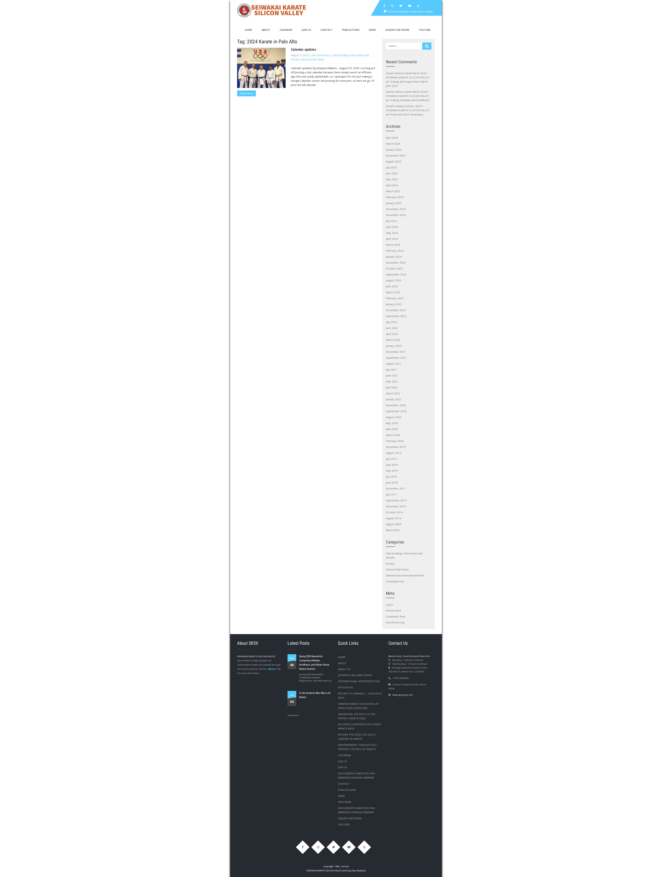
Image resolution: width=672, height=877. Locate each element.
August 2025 (393, 161)
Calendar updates (303, 49)
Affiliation (345, 687)
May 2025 (392, 179)
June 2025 (392, 173)
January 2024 (394, 256)
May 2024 (392, 233)
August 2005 (393, 524)
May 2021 (392, 381)
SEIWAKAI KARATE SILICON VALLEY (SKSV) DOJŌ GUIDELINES (358, 706)
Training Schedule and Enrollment (409, 100)
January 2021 (394, 399)
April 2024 (392, 238)
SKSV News (344, 802)
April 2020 (392, 429)
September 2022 (396, 316)
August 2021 (393, 363)
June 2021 (392, 375)
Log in (389, 604)
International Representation (359, 681)
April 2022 (392, 334)
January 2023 (394, 304)
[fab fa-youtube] (409, 5)
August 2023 (393, 280)
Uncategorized (395, 581)
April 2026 (392, 137)
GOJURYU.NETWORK (397, 29)
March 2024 (393, 244)
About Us (344, 669)
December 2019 (396, 447)
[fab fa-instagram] (392, 5)
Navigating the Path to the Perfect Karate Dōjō (356, 716)
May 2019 (392, 470)
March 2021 (393, 393)
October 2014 (394, 512)
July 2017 (391, 494)
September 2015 (396, 500)
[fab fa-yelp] (418, 5)
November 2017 (396, 488)
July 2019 (391, 458)
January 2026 (394, 149)
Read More (246, 93)
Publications (350, 29)
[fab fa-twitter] (400, 5)
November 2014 (396, 506)
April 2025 (392, 185)
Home (248, 29)
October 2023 (394, 268)
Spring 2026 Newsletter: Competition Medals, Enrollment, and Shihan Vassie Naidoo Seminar (314, 662)
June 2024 (392, 227)
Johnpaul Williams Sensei (355, 675)
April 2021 (392, 387)
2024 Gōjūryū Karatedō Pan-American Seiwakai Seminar (357, 775)
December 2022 (396, 310)
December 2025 (396, 155)
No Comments (321, 55)
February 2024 (395, 250)
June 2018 (392, 482)
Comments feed (395, 616)
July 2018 (391, 476)
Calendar (286, 29)
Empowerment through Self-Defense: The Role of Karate (357, 747)
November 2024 (396, 215)
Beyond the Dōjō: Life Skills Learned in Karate (357, 736)
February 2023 (395, 298)
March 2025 (393, 191)
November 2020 (396, 405)
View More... (294, 715)
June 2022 (392, 328)
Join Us (306, 29)
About (266, 29)
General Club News (312, 59)
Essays (390, 563)
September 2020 (396, 411)
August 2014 (393, 518)
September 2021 (396, 357)
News (372, 29)
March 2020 (393, 435)
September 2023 (396, 274)
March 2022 (393, 340)
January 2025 (394, 203)
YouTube (424, 29)
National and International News (405, 575)
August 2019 (393, 453)
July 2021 (391, 369)
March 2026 (393, 143)
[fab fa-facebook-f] (384, 5)
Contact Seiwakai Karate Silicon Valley (410, 11)
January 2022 (394, 345)
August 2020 (393, 417)
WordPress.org (395, 622)
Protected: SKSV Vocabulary (406, 114)
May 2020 (392, 423)
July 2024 (391, 221)
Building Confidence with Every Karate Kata (359, 726)
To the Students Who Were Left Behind (315, 695)
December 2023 (396, 262)
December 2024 (396, 209)
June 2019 (392, 464)
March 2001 (393, 530)
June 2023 (392, 286)
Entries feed (393, 610)
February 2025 (395, 197)
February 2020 (395, 441)
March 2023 (393, 292)
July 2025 (391, 167)
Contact (326, 29)
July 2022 (391, 322)
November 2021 (396, 351)
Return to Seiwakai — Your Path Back (360, 695)
